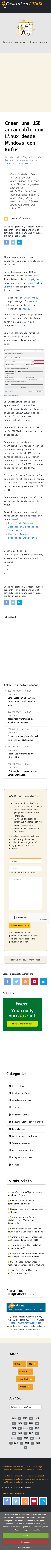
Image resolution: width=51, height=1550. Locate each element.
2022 (31, 1423)
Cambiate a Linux (21, 1100)
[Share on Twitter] (13, 242)
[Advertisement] (25, 80)
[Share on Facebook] (6, 242)
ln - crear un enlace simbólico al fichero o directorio (21, 1220)
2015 (26, 1438)
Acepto (25, 1535)
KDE (33, 1365)
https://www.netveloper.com (26, 1323)
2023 (20, 1423)
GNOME (20, 1365)
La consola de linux (23, 1150)
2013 (16, 1443)
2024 (37, 1418)
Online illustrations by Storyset (16, 1487)
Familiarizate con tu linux (27, 1122)
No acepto (25, 1542)
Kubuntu (26, 1372)
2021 (14, 1428)
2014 (37, 1438)
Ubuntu (26, 308)
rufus (23, 325)
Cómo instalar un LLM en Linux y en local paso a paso (21, 701)
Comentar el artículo (19, 163)
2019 (37, 1428)
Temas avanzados (20, 1143)
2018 (20, 1433)
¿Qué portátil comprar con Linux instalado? (22, 773)
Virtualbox (17, 1086)
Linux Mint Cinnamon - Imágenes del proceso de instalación (23, 527)
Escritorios (18, 1129)
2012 (27, 1443)
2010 (38, 1443)
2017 (31, 1433)
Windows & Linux (20, 1093)
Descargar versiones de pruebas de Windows (20, 721)
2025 (25, 1418)
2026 (14, 1418)
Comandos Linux (20, 1114)
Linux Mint (30, 297)
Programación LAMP (21, 1157)
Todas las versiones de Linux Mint (20, 755)
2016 (13, 1438)
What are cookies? (25, 1547)
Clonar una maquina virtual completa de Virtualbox (23, 738)
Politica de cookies (33, 1470)
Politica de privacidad (12, 1470)
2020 (25, 1428)
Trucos (15, 1107)
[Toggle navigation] (5, 9)
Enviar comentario (20, 925)
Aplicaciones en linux (24, 1136)
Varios (15, 1165)
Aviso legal (38, 1467)
